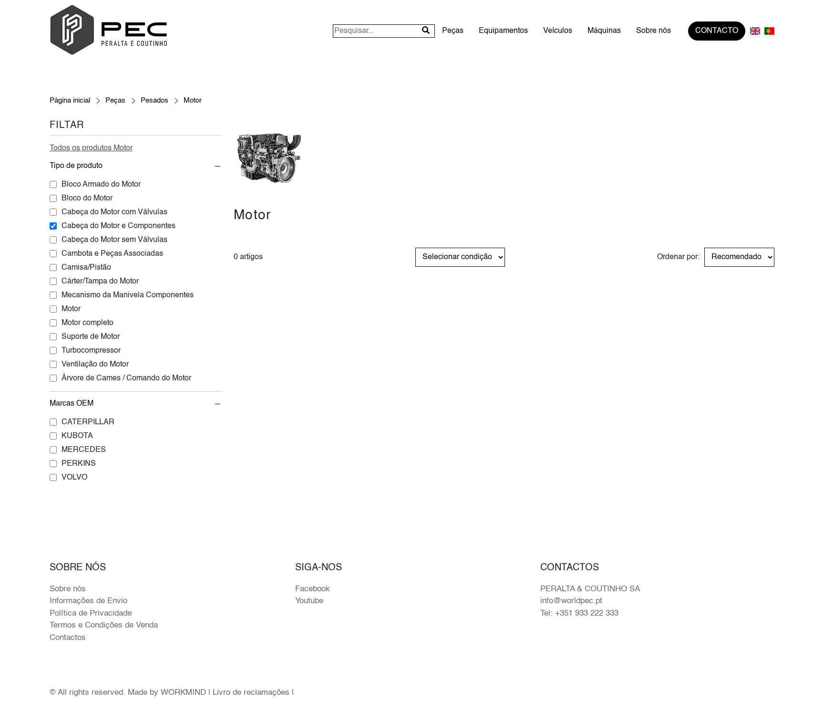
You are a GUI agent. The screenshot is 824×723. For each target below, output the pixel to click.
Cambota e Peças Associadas (112, 254)
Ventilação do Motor (95, 364)
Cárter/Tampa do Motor (100, 281)
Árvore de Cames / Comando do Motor (126, 378)
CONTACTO (716, 31)
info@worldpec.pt (571, 601)
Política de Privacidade (91, 613)
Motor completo (87, 323)
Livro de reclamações (251, 693)
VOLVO (74, 478)
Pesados (154, 100)
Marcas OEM (71, 404)
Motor (71, 309)
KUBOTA (77, 436)
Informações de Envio (88, 601)
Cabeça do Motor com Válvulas (114, 212)
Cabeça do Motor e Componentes (118, 226)
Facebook (312, 589)
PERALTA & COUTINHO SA (590, 589)
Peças (453, 31)
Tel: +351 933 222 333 (579, 613)
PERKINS (79, 464)
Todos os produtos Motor (91, 148)
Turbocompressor (91, 351)
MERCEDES (84, 450)
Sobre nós (653, 31)
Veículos (557, 31)
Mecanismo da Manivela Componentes (128, 295)
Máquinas (604, 31)
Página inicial (70, 100)
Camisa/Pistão (86, 268)
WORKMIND (183, 693)
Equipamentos (503, 31)
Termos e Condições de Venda (104, 625)
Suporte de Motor (91, 337)
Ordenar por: (678, 257)
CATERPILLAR (88, 422)
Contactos (68, 638)
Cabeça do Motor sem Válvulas (114, 240)
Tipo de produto (76, 166)
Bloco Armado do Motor (101, 185)
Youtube (309, 601)
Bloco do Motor (87, 198)
